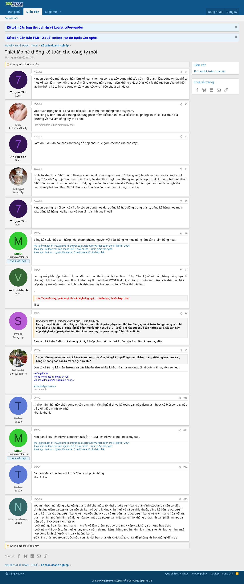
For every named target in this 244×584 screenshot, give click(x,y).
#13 (185, 499)
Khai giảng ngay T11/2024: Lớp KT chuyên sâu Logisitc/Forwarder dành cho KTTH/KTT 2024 (81, 245)
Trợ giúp (214, 573)
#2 (186, 104)
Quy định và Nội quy (177, 573)
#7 (186, 269)
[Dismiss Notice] (235, 27)
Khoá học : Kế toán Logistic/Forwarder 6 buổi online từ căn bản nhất (69, 252)
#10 (185, 398)
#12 (185, 466)
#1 (186, 72)
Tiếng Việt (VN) (16, 573)
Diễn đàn (32, 12)
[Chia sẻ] (180, 72)
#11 (185, 430)
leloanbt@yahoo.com (45, 386)
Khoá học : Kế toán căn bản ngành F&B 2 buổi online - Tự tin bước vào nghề (73, 249)
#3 (186, 136)
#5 (186, 201)
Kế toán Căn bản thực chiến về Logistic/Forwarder (45, 27)
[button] (60, 11)
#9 (186, 350)
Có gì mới (51, 12)
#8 (186, 313)
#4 (186, 168)
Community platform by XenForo (122, 580)
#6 (186, 233)
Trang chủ (14, 12)
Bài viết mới (11, 18)
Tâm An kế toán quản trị (209, 71)
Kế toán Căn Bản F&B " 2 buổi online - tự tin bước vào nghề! (52, 38)
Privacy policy (199, 573)
